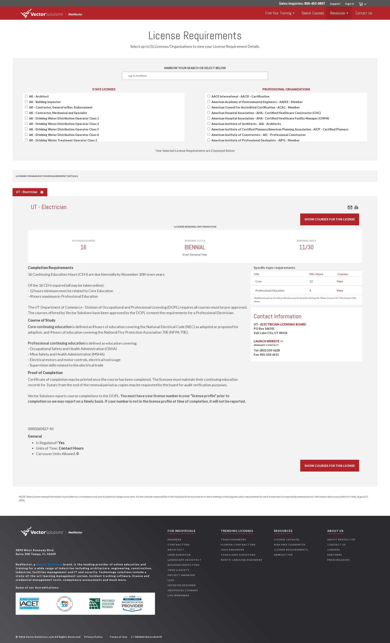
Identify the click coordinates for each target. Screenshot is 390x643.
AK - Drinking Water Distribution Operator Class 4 (64, 135)
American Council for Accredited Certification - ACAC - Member (255, 107)
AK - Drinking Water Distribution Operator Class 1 (64, 118)
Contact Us (363, 13)
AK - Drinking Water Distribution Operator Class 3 (64, 129)
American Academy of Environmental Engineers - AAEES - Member (257, 102)
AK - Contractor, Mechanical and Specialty (58, 113)
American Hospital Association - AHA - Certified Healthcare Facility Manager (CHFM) (270, 118)
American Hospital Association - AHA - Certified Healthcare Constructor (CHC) (266, 113)
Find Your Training (278, 13)
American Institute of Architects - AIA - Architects (246, 124)
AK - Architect (39, 96)
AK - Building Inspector (45, 102)
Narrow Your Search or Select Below (195, 68)
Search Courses (313, 13)
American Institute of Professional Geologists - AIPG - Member (255, 140)
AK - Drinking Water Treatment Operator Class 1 (63, 140)
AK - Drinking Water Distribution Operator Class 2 (64, 124)
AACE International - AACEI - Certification (240, 96)
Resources (337, 13)
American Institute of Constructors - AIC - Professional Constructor (258, 135)
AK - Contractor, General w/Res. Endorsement (61, 107)
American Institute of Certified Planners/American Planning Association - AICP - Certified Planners (279, 129)
